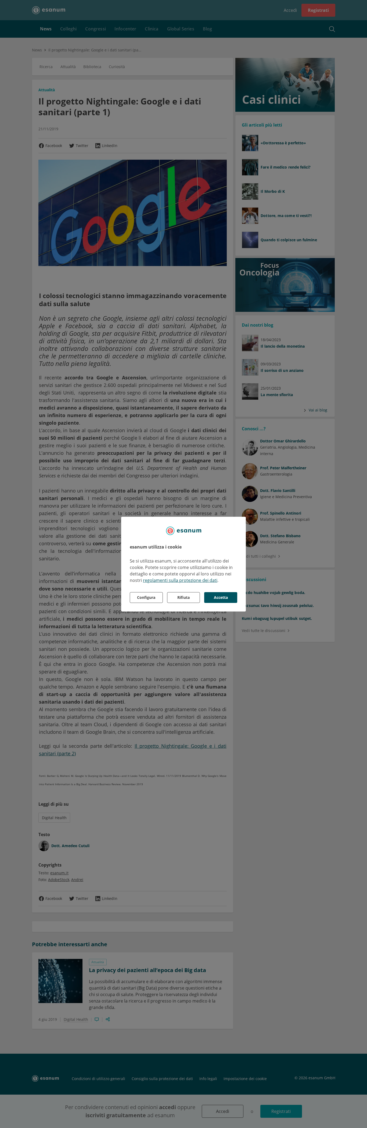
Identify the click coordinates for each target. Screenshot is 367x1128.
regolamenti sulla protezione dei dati (180, 580)
